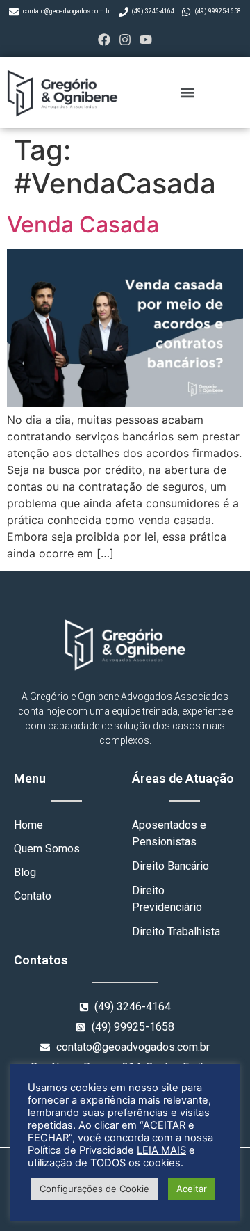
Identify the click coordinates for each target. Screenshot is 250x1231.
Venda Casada (83, 224)
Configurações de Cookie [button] (94, 1188)
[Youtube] (146, 39)
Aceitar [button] (191, 1188)
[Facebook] (103, 39)
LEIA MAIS (161, 1150)
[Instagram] (124, 39)
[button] (187, 92)
